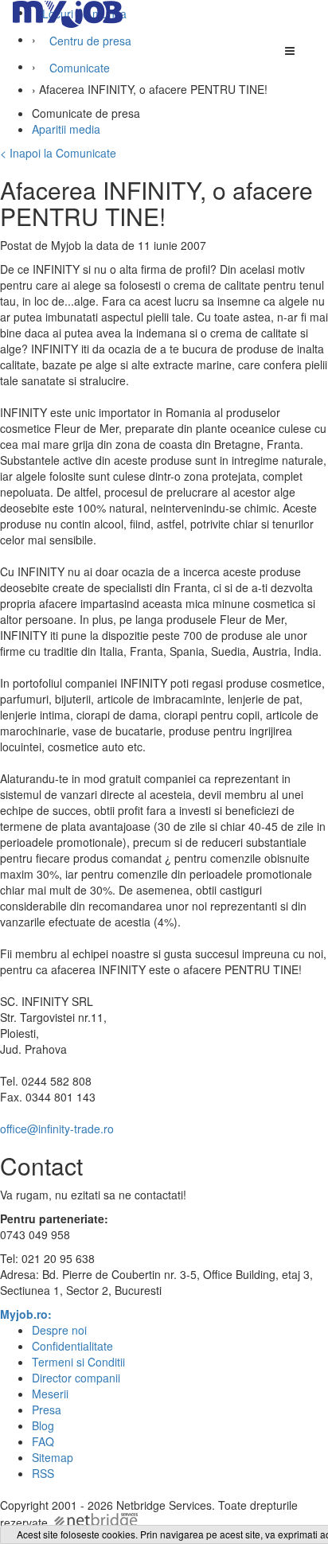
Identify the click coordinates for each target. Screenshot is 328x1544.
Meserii (50, 1394)
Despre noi (59, 1330)
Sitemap (52, 1457)
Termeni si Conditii (78, 1362)
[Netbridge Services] (94, 1522)
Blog (43, 1425)
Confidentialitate (72, 1346)
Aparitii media (66, 129)
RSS (43, 1473)
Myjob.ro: (26, 1314)
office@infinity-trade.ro (57, 1129)
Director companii (76, 1378)
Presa (46, 1409)
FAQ (43, 1441)
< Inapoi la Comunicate (58, 153)
